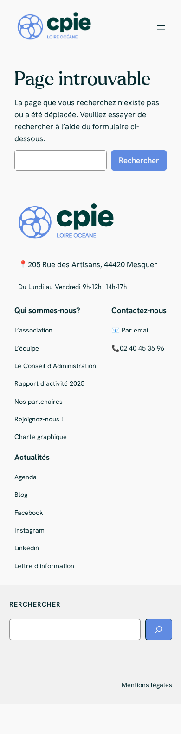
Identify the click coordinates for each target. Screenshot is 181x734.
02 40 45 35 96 (142, 348)
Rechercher (139, 160)
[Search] (158, 629)
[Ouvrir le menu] (161, 27)
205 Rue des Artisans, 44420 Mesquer (92, 264)
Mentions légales (147, 685)
